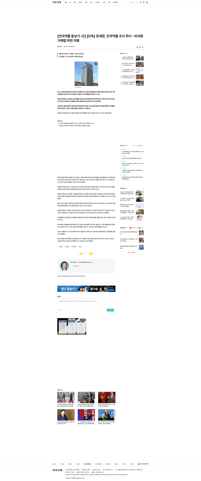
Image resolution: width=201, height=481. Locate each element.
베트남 (142, 228)
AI (70, 2)
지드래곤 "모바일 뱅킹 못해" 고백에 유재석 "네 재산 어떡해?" (132, 171)
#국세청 (67, 246)
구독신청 (62, 464)
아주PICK (123, 188)
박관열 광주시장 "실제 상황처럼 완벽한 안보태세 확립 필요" (132, 178)
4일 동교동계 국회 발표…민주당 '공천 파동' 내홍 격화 (65, 422)
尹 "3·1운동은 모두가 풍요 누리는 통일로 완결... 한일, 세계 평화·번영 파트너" (86, 422)
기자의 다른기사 (75, 266)
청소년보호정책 (98, 464)
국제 (104, 2)
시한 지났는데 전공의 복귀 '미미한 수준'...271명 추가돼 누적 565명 (65, 405)
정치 (91, 2)
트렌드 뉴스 (123, 53)
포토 (109, 2)
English (132, 2)
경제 (86, 2)
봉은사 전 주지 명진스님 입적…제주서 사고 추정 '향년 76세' (133, 164)
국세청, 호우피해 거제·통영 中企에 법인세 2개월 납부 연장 (74, 125)
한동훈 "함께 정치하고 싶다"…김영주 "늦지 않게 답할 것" (106, 405)
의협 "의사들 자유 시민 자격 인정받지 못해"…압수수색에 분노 (106, 422)
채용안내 (70, 464)
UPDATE (140, 145)
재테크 (80, 2)
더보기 (127, 253)
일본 (137, 228)
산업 (75, 2)
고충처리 (116, 464)
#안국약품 (74, 246)
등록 (110, 310)
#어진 (80, 246)
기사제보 (78, 464)
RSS (131, 464)
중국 (66, 2)
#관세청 (60, 246)
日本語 (136, 2)
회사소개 (54, 464)
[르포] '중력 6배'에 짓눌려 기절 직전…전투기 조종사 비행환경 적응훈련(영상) (86, 405)
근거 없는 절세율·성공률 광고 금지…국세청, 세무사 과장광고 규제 (76, 123)
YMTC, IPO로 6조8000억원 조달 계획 (131, 158)
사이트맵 (124, 464)
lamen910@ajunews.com (85, 262)
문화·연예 (115, 2)
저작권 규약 (108, 464)
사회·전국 (97, 2)
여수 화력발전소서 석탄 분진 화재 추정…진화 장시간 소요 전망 (132, 152)
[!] (143, 53)
